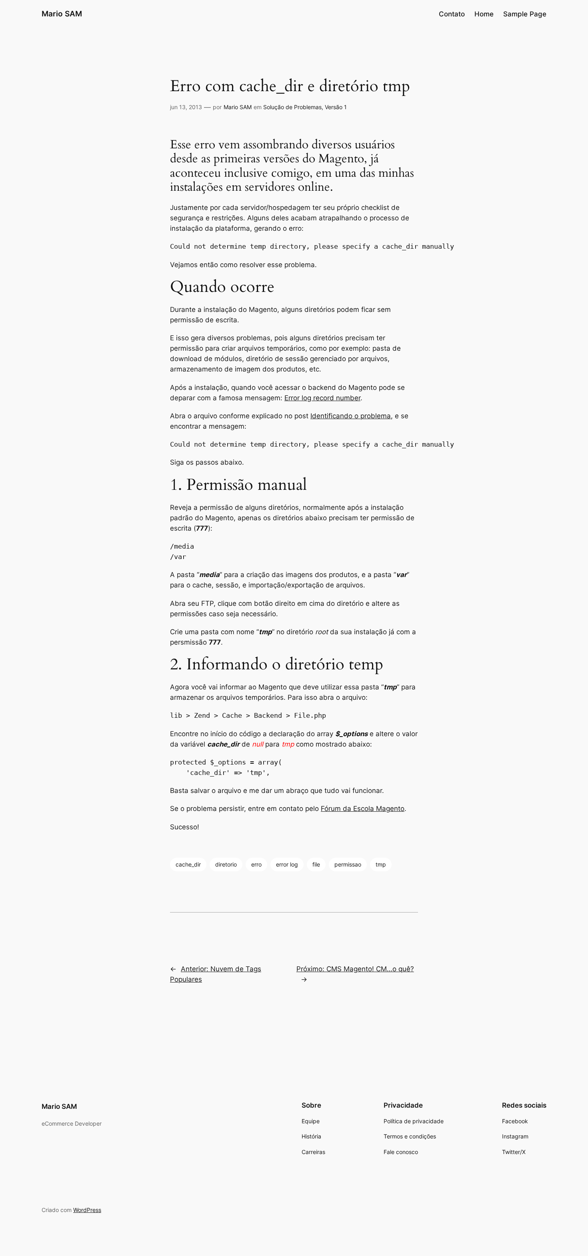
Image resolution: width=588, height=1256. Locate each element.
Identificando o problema (350, 416)
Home (484, 14)
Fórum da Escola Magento (362, 809)
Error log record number (322, 398)
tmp (381, 864)
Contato (452, 14)
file (316, 864)
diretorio (226, 864)
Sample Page (524, 14)
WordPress (87, 1209)
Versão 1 (336, 107)
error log (287, 864)
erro (256, 864)
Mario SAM (62, 13)
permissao (347, 864)
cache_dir (188, 864)
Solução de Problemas (292, 107)
